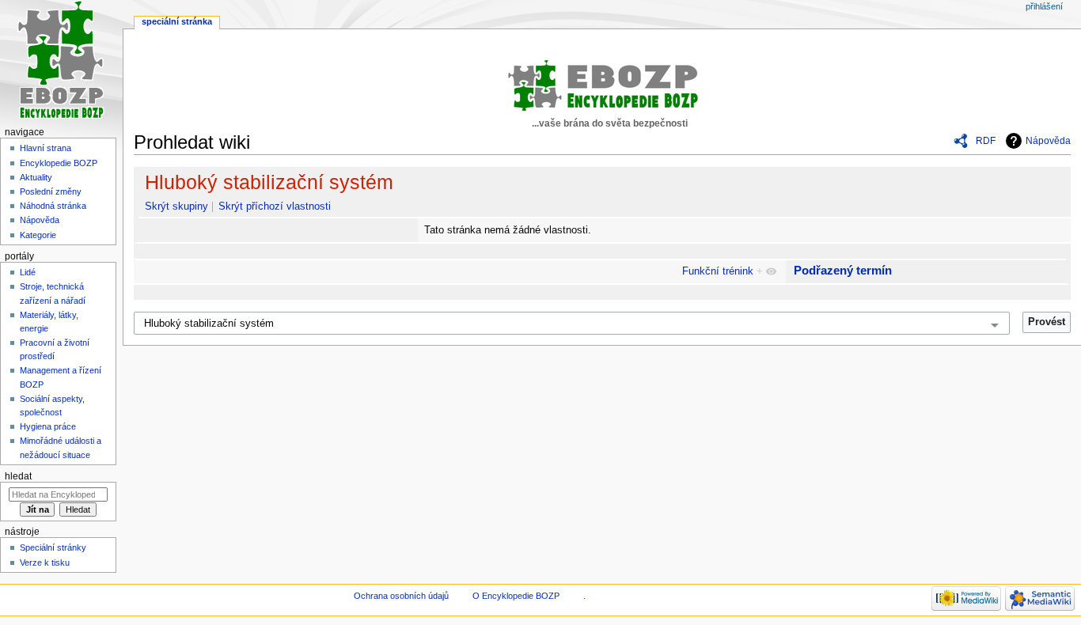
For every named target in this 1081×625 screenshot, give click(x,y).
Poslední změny (51, 191)
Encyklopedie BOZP (58, 163)
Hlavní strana (45, 148)
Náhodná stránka (53, 205)
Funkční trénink (717, 271)
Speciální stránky (53, 547)
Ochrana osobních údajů (401, 595)
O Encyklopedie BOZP (515, 595)
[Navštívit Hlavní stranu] (61, 61)
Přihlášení (1044, 6)
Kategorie (38, 235)
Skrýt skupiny (176, 206)
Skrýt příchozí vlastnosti (274, 206)
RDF (986, 140)
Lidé (28, 272)
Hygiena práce (48, 426)
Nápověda (1048, 140)
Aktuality (36, 177)
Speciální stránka (177, 21)
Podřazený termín (843, 270)
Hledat (18, 476)
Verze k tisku (45, 562)
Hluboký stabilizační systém (269, 182)
